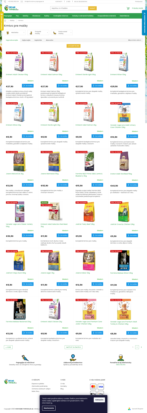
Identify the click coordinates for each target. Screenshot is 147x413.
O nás (68, 2)
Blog (62, 389)
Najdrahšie (38, 40)
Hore (9, 347)
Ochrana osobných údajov (41, 389)
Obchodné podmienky (40, 386)
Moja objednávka (80, 2)
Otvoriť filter (73, 46)
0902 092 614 (120, 365)
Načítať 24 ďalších (73, 347)
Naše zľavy (35, 391)
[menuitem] (8, 16)
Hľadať (92, 8)
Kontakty (59, 2)
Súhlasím (99, 400)
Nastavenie (49, 408)
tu (51, 403)
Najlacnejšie (26, 40)
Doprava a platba (38, 384)
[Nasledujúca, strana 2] (137, 347)
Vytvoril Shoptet (137, 409)
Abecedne (49, 40)
